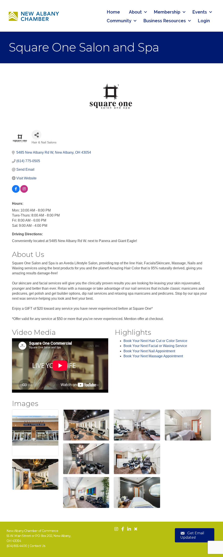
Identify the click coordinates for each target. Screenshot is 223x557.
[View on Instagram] (24, 191)
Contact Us (37, 546)
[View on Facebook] (16, 191)
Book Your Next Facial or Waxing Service (155, 346)
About (135, 12)
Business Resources (164, 20)
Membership (167, 12)
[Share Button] (36, 135)
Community (119, 20)
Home (113, 12)
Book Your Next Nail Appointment (149, 351)
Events (199, 12)
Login (204, 20)
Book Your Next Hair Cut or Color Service (155, 341)
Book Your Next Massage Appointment (153, 356)
